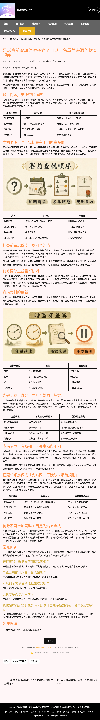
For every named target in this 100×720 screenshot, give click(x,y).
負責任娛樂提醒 (78, 712)
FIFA (6, 661)
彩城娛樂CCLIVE (24, 10)
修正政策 (34, 68)
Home (5, 38)
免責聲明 (49, 648)
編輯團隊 (16, 68)
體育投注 (34, 661)
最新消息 (14, 38)
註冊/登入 (93, 10)
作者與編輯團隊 (21, 712)
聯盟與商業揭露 (63, 712)
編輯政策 (34, 712)
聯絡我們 (8, 712)
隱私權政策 (39, 648)
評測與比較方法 (47, 712)
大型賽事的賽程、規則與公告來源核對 (23, 630)
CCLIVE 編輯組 (45, 61)
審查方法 (25, 68)
